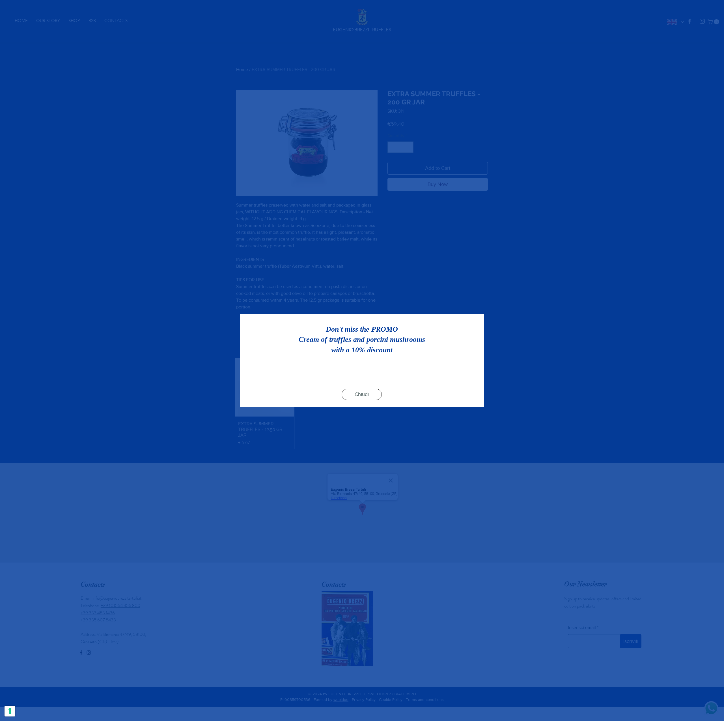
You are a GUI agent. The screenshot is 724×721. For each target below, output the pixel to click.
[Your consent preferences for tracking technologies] (10, 711)
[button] (362, 394)
